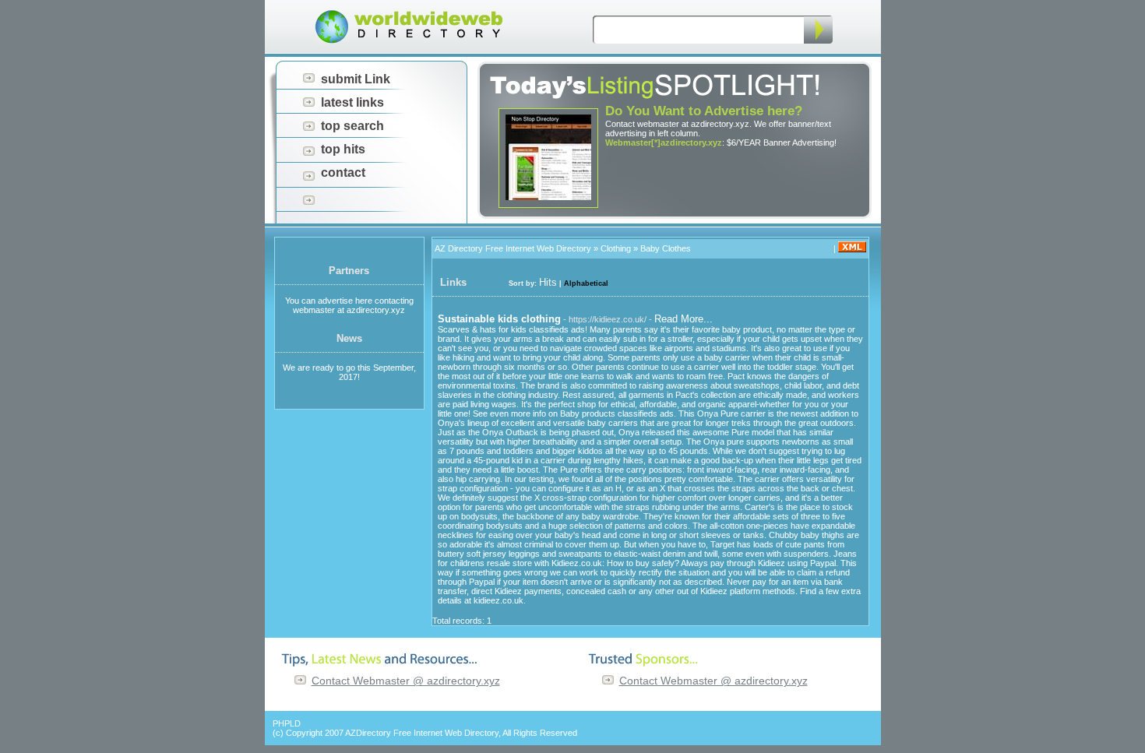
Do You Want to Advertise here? (703, 111)
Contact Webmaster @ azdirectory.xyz (406, 680)
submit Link (355, 79)
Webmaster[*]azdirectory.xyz (663, 142)
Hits (548, 282)
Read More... (683, 319)
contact (343, 172)
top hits (343, 149)
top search (352, 125)
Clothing (616, 248)
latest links (352, 102)
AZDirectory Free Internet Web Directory (422, 732)
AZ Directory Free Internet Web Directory (513, 248)
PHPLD (287, 723)
